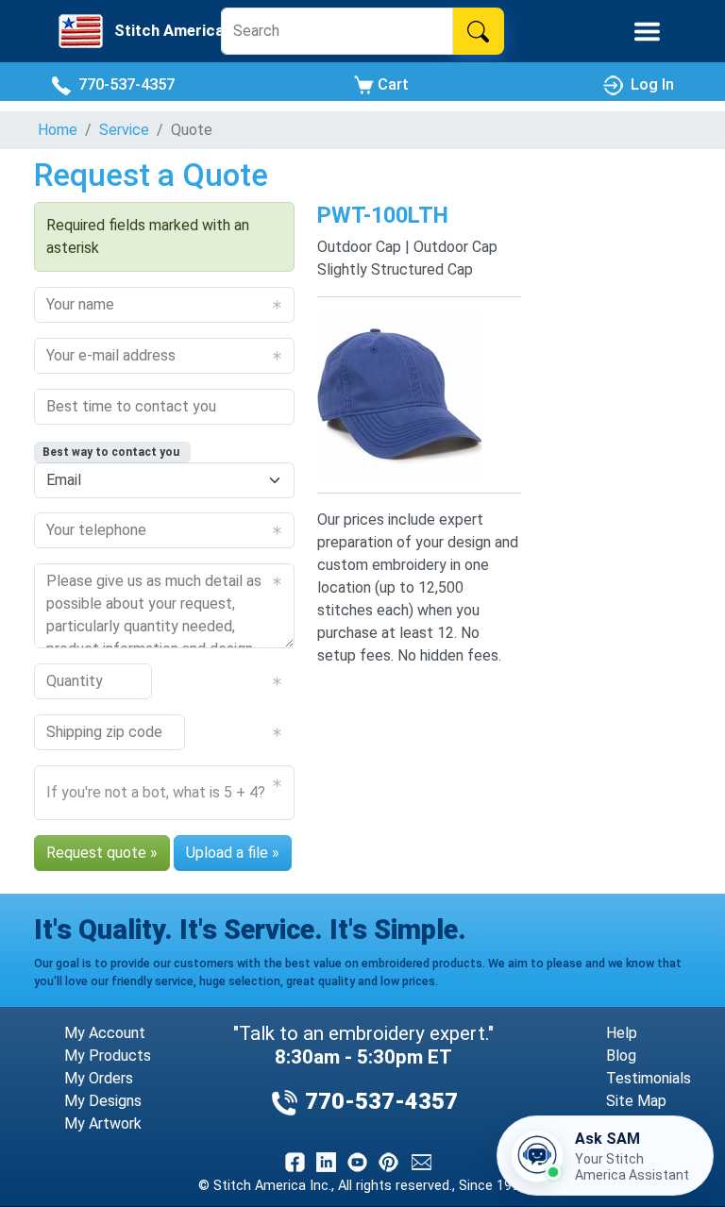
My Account (104, 1033)
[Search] (478, 31)
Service (124, 130)
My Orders (98, 1078)
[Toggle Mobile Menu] (647, 31)
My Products (107, 1056)
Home (57, 130)
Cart (391, 84)
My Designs (103, 1101)
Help (621, 1033)
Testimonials (648, 1078)
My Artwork (103, 1123)
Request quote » (102, 853)
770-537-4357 (123, 84)
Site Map (636, 1101)
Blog (621, 1056)
